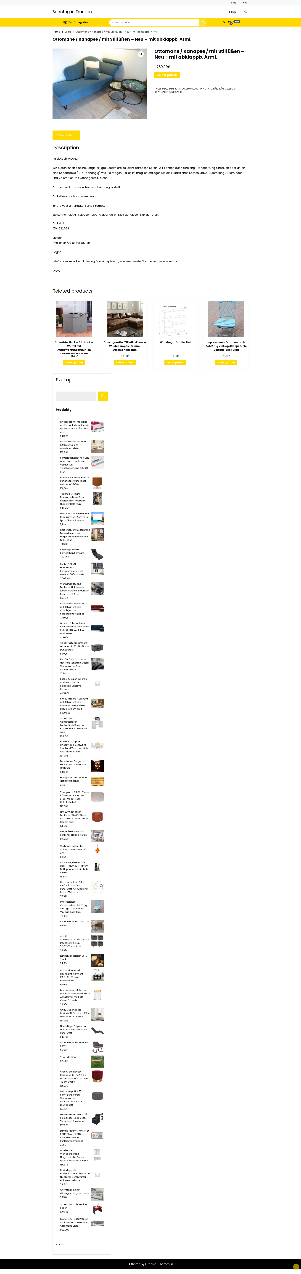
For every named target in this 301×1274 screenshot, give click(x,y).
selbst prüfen (167, 75)
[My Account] (224, 22)
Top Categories (78, 22)
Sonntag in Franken (72, 12)
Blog (233, 2)
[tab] (66, 135)
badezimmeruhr (170, 88)
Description (65, 135)
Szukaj (63, 380)
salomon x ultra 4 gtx (195, 88)
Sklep (244, 2)
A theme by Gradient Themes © (150, 1264)
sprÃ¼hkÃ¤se (218, 88)
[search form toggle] (245, 12)
